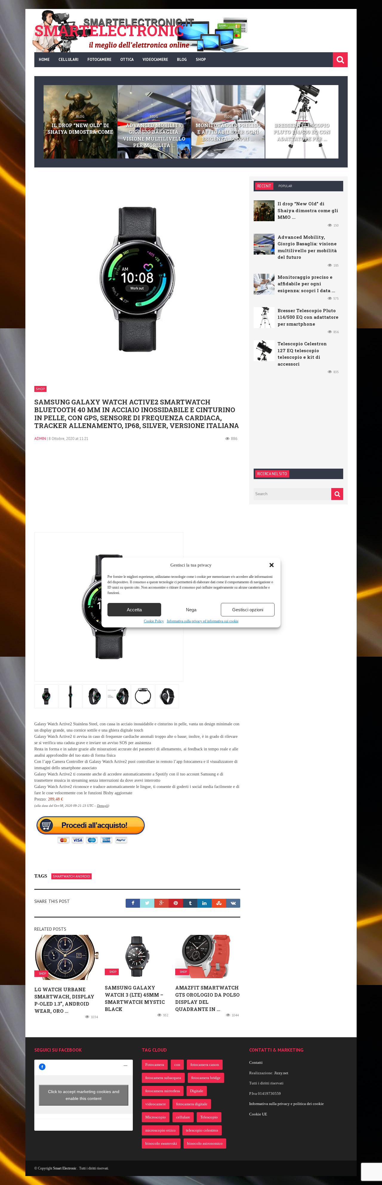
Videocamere (155, 59)
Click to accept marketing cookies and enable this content (83, 1095)
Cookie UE (258, 1114)
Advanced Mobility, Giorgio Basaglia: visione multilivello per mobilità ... (154, 135)
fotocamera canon (204, 1064)
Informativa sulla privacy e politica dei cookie (286, 1103)
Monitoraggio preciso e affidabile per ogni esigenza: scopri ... (228, 132)
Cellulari (68, 59)
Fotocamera (154, 1064)
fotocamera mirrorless (162, 1091)
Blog (182, 59)
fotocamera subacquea (163, 1077)
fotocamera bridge (206, 1077)
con (177, 1064)
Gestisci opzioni (247, 609)
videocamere (155, 1104)
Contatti (256, 1062)
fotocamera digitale (191, 1104)
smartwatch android (71, 876)
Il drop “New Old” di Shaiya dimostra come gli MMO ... (308, 210)
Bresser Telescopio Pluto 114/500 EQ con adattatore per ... (301, 132)
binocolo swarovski (161, 1143)
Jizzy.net (281, 1073)
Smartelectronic (109, 30)
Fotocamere (99, 59)
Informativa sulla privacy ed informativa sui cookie (202, 621)
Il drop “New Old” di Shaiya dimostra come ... (80, 132)
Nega (191, 609)
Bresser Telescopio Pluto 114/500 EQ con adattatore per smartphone (308, 317)
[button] (272, 565)
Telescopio (209, 1117)
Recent (264, 186)
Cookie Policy (154, 621)
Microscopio (155, 1117)
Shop (201, 59)
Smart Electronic (65, 1168)
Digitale (196, 1091)
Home (44, 59)
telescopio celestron (202, 1130)
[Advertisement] (137, 490)
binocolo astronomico (205, 1143)
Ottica (127, 59)
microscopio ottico (160, 1130)
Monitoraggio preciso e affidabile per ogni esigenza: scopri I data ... (306, 283)
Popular (285, 186)
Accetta (134, 609)
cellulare (183, 1117)
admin (40, 438)
